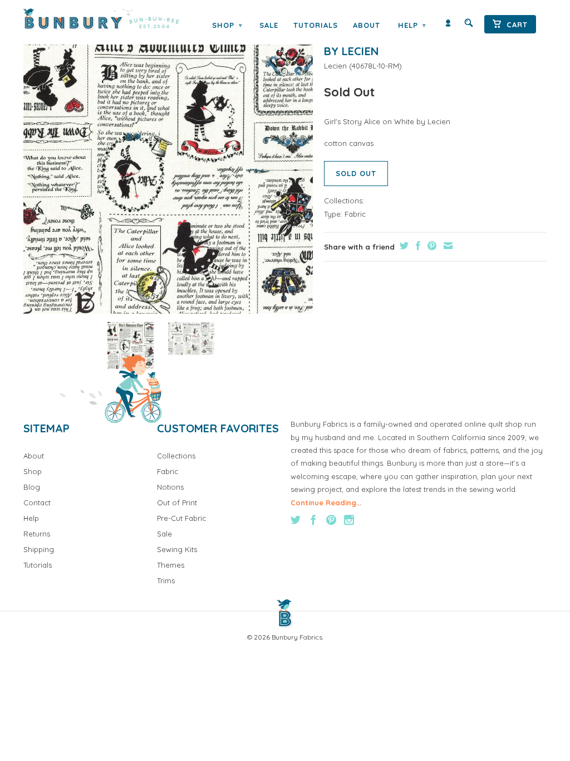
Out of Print (177, 502)
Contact (37, 502)
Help (412, 25)
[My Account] (448, 25)
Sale (268, 25)
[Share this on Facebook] (416, 245)
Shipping (38, 549)
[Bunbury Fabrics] (101, 19)
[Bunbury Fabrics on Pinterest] (331, 520)
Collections (176, 455)
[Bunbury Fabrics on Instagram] (349, 520)
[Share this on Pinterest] (430, 245)
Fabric (355, 213)
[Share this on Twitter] (403, 245)
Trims (166, 580)
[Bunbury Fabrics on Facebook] (313, 520)
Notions (170, 486)
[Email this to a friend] (447, 245)
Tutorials (315, 25)
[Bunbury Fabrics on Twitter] (296, 520)
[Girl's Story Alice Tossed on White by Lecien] (168, 169)
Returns (36, 533)
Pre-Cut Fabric (181, 518)
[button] (130, 345)
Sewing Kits (177, 549)
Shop (227, 25)
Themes (170, 564)
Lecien (335, 65)
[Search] (469, 25)
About (366, 25)
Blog (31, 486)
